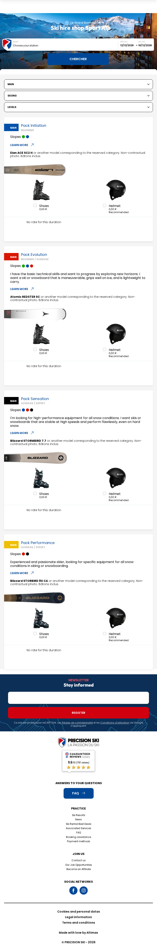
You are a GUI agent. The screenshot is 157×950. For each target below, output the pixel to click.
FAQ (78, 832)
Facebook (73, 890)
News (78, 819)
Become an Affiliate (78, 869)
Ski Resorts (78, 815)
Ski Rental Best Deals (78, 824)
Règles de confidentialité (77, 722)
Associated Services (78, 828)
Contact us (79, 860)
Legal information (78, 917)
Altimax (92, 933)
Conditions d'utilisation (114, 722)
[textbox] (65, 45)
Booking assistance (78, 837)
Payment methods (78, 841)
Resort (15, 42)
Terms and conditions (78, 923)
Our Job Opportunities (78, 865)
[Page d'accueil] (78, 743)
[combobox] (65, 45)
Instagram (84, 890)
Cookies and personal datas (78, 912)
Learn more (19, 145)
